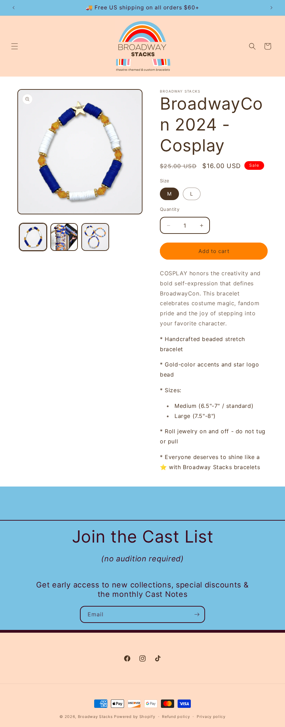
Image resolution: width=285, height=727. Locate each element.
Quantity (169, 209)
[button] (14, 46)
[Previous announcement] (13, 7)
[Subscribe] (196, 614)
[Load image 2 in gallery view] (64, 237)
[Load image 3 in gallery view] (95, 237)
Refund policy (176, 716)
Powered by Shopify (134, 716)
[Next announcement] (271, 7)
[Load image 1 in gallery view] (33, 237)
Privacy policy (211, 716)
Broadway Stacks (95, 716)
